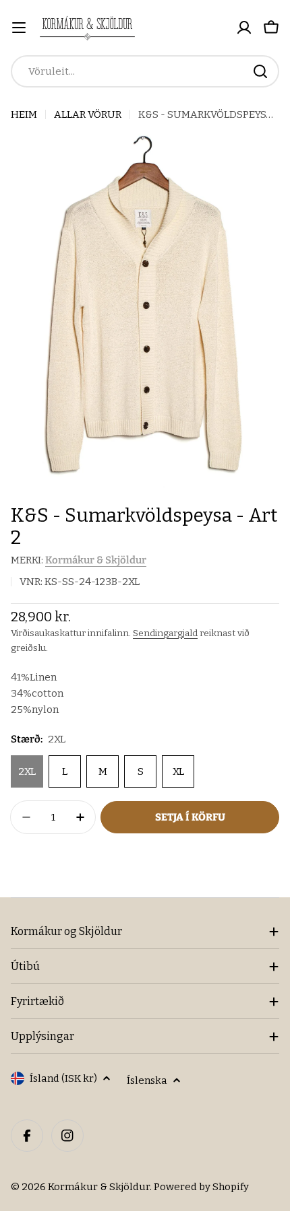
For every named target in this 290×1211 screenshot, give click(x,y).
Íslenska (147, 1080)
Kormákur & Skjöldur (95, 560)
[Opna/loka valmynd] (19, 28)
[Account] (244, 28)
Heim (24, 114)
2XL (27, 771)
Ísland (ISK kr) (63, 1078)
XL (178, 771)
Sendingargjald (165, 633)
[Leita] (260, 71)
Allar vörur (87, 114)
